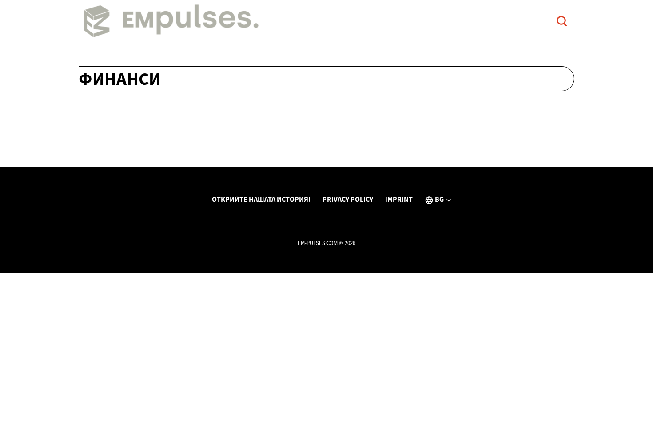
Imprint (399, 199)
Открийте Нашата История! (261, 199)
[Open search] (562, 21)
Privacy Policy (348, 199)
